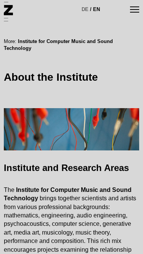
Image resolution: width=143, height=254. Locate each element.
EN (96, 9)
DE (85, 9)
